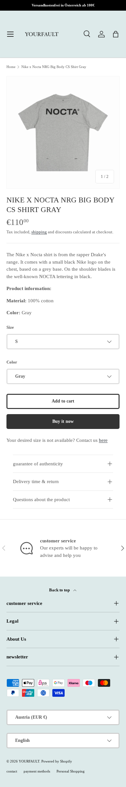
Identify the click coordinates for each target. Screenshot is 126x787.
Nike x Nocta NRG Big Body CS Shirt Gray (53, 67)
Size (10, 327)
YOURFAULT (29, 761)
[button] (116, 34)
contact (11, 771)
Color (11, 362)
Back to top (60, 590)
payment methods (37, 771)
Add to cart (63, 401)
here (103, 440)
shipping (39, 231)
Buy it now (63, 421)
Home (11, 67)
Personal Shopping (71, 771)
